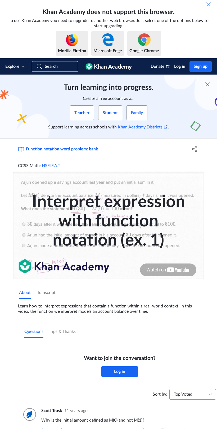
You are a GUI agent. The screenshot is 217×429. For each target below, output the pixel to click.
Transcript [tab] (46, 293)
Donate (158, 66)
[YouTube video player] (108, 225)
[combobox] (192, 394)
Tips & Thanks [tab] (63, 331)
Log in (179, 66)
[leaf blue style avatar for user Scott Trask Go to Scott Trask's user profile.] (29, 414)
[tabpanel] (108, 306)
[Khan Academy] (108, 66)
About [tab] (25, 293)
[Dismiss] (208, 4)
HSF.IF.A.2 (51, 166)
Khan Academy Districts (140, 127)
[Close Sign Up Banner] (207, 84)
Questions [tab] (33, 331)
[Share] (194, 149)
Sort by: (160, 394)
